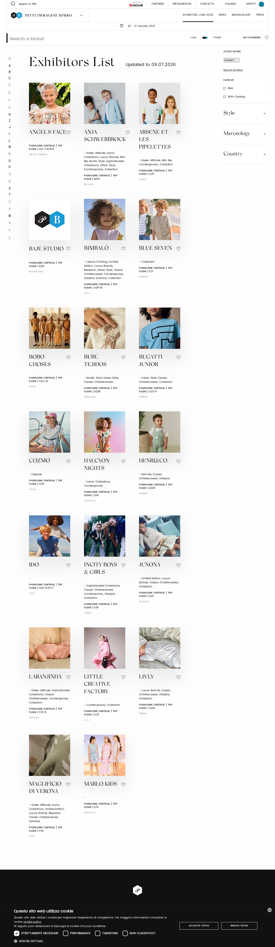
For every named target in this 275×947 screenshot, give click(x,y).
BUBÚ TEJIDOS (95, 361)
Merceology (236, 133)
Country (232, 154)
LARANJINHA (45, 677)
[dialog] (137, 926)
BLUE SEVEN (155, 248)
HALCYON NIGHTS (97, 464)
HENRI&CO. (153, 461)
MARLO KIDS (100, 784)
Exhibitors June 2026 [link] (198, 15)
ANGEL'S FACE (47, 132)
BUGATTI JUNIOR (150, 361)
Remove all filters (233, 70)
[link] (252, 4)
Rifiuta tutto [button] (239, 926)
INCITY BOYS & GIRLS (100, 568)
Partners (158, 4)
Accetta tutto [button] (199, 926)
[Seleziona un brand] (81, 15)
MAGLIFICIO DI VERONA (45, 788)
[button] (93, 941)
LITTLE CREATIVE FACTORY (97, 684)
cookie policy (32, 922)
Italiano (230, 4)
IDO (34, 565)
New (230, 88)
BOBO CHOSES (40, 361)
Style (229, 113)
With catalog (236, 97)
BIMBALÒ (96, 248)
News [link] (222, 15)
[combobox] (269, 910)
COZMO (39, 461)
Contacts (207, 4)
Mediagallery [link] (241, 15)
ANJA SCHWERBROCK (105, 136)
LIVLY (146, 677)
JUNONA (149, 565)
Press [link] (260, 15)
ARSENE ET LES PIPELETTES (155, 140)
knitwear (229, 60)
